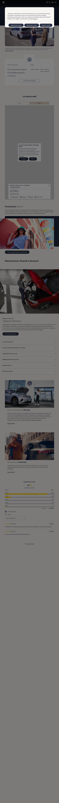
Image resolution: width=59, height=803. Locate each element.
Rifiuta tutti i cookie (32, 25)
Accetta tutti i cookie (16, 25)
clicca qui (35, 18)
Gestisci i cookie (46, 25)
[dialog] (29, 401)
